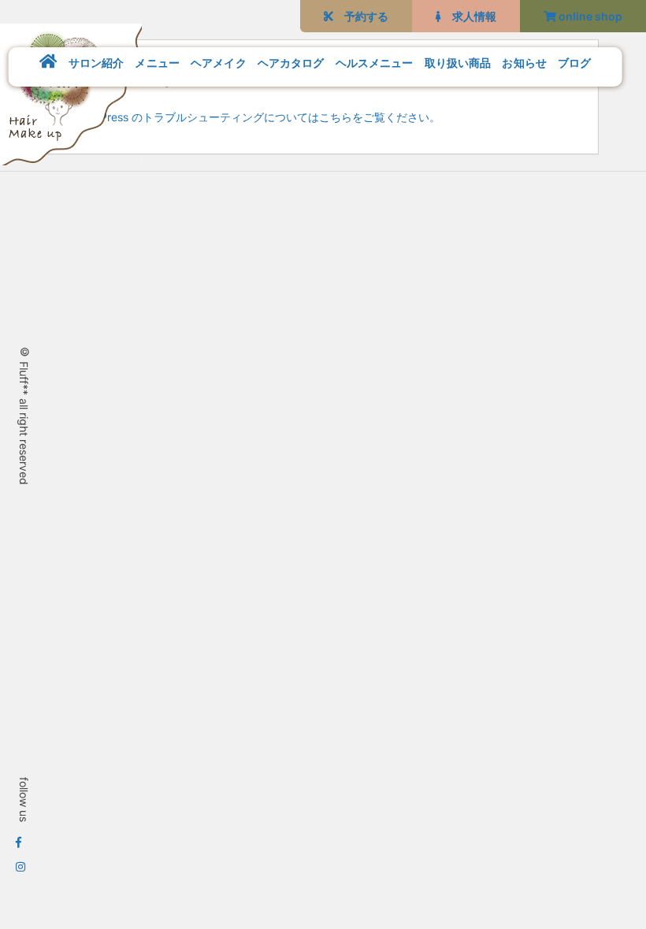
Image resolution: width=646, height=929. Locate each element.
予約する (360, 16)
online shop (589, 16)
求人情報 (468, 16)
